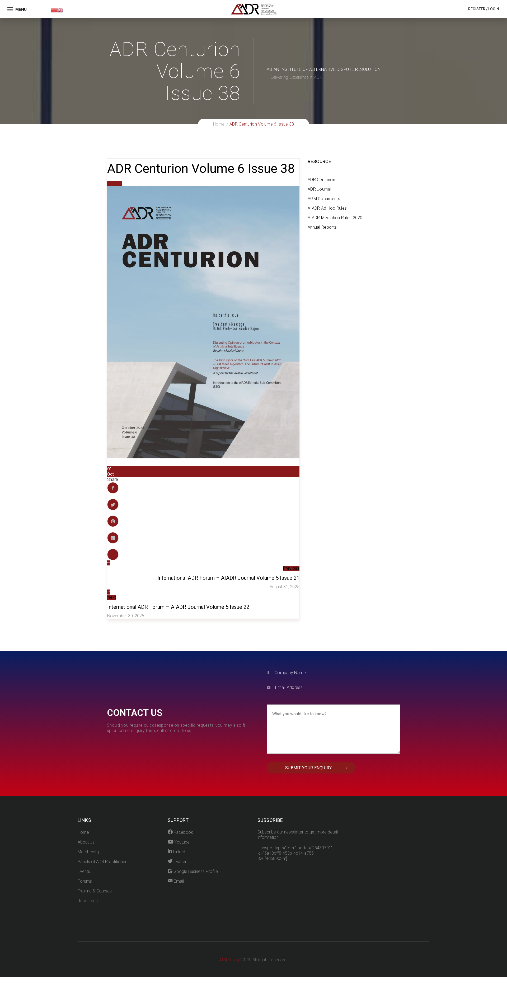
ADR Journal (319, 189)
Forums (85, 881)
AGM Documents (324, 198)
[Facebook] (113, 488)
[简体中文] (54, 9)
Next (111, 597)
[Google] (113, 554)
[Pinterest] (113, 521)
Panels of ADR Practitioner (102, 861)
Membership (89, 851)
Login (493, 9)
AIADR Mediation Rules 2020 (335, 217)
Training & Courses (95, 891)
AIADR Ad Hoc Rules (327, 208)
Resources (88, 900)
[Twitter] (113, 504)
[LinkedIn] (113, 538)
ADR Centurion (321, 179)
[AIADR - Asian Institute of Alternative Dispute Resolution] (254, 8)
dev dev (114, 183)
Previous (291, 568)
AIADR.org (229, 959)
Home (83, 832)
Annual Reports (322, 227)
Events (84, 871)
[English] (60, 9)
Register (476, 9)
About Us (86, 842)
